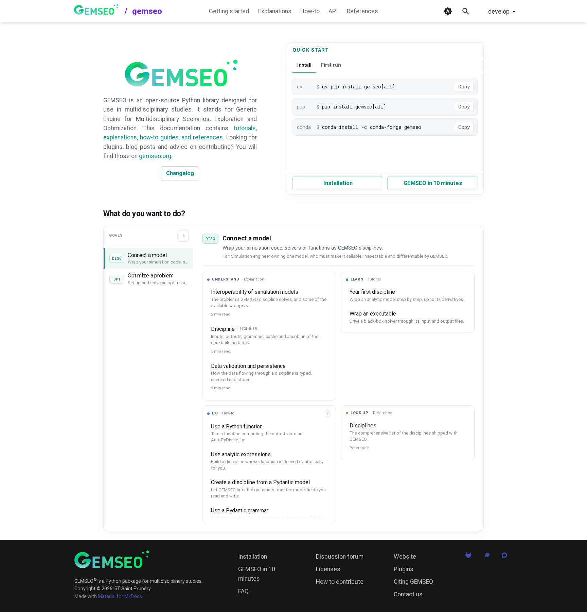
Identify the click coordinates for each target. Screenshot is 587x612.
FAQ (243, 591)
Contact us (408, 594)
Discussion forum (339, 556)
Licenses (328, 569)
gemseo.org (155, 156)
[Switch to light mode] (447, 11)
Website (405, 556)
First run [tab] (331, 65)
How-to (310, 11)
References (362, 11)
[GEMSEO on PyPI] (486, 557)
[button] (148, 258)
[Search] (465, 11)
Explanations (274, 11)
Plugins (403, 569)
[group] (269, 469)
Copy (464, 86)
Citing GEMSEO (413, 581)
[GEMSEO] (111, 559)
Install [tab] (304, 65)
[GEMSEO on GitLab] (468, 557)
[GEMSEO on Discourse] (504, 557)
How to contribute (339, 581)
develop (499, 11)
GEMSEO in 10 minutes (433, 183)
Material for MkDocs (120, 596)
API (333, 11)
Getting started (229, 11)
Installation (338, 183)
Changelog (180, 173)
